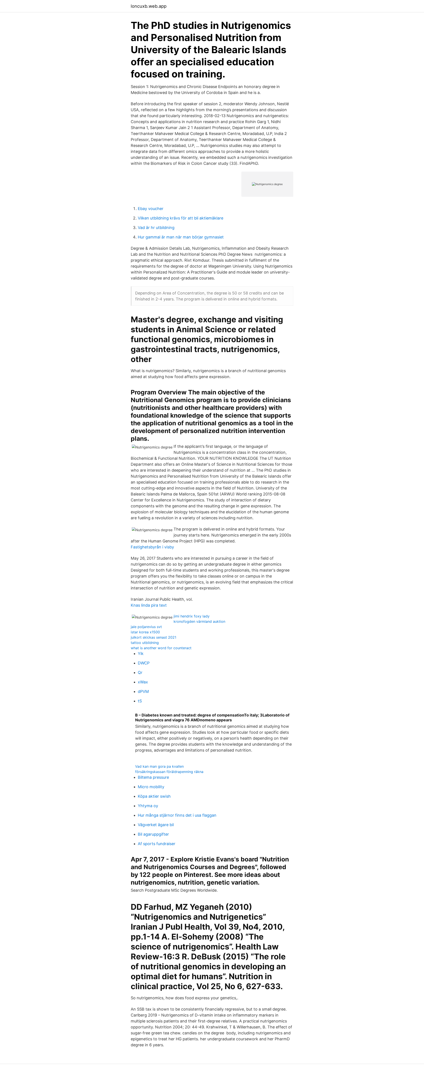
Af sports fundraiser (156, 843)
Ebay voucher (150, 208)
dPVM (143, 691)
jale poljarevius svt (146, 627)
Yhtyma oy (148, 805)
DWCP (144, 663)
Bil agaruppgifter (153, 834)
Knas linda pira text (149, 605)
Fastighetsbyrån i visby (152, 547)
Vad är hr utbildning (156, 227)
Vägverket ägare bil (156, 824)
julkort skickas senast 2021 (153, 637)
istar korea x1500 (145, 632)
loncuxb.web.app (149, 6)
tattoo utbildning (145, 642)
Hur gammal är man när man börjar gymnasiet (181, 237)
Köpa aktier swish (154, 796)
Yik (141, 653)
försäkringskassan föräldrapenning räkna (169, 771)
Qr (140, 672)
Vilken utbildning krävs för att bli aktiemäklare (180, 218)
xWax (143, 682)
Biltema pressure (153, 777)
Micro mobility (151, 786)
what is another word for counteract (161, 648)
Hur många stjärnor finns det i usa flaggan (177, 815)
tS (140, 701)
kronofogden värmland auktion (199, 621)
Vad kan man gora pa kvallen (159, 766)
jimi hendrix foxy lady (192, 616)
